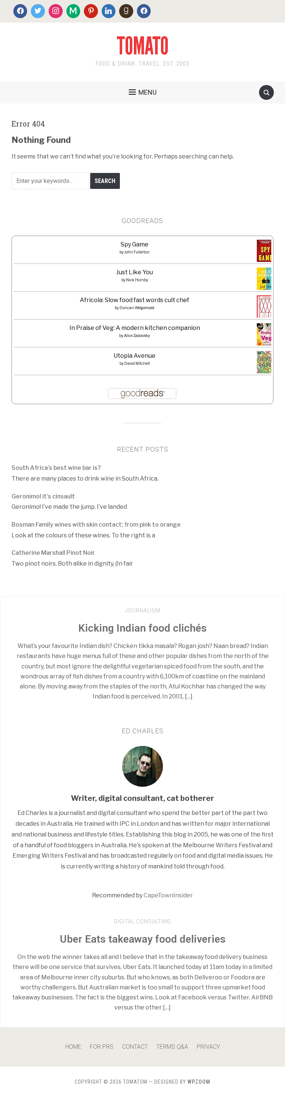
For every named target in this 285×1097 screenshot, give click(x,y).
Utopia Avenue (134, 355)
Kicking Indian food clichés (142, 628)
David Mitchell (137, 363)
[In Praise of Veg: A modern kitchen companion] (266, 334)
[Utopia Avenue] (266, 364)
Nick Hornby (137, 280)
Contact (135, 1046)
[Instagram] (56, 11)
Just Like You (134, 272)
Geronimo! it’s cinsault (43, 496)
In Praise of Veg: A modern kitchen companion (134, 327)
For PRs (102, 1046)
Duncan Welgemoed (136, 307)
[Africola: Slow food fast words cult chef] (266, 306)
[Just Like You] (266, 281)
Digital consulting (142, 921)
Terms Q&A (172, 1046)
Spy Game (134, 244)
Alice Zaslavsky (137, 335)
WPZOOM (198, 1082)
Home (73, 1046)
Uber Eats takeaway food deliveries (143, 939)
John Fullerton (137, 252)
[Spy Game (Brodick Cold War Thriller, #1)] (265, 253)
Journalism (142, 610)
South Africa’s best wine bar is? (56, 467)
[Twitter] (38, 11)
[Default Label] (73, 11)
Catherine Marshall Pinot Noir (53, 552)
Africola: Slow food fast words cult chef (134, 300)
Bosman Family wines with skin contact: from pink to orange (96, 524)
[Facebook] (20, 11)
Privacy (208, 1046)
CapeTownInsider (168, 895)
